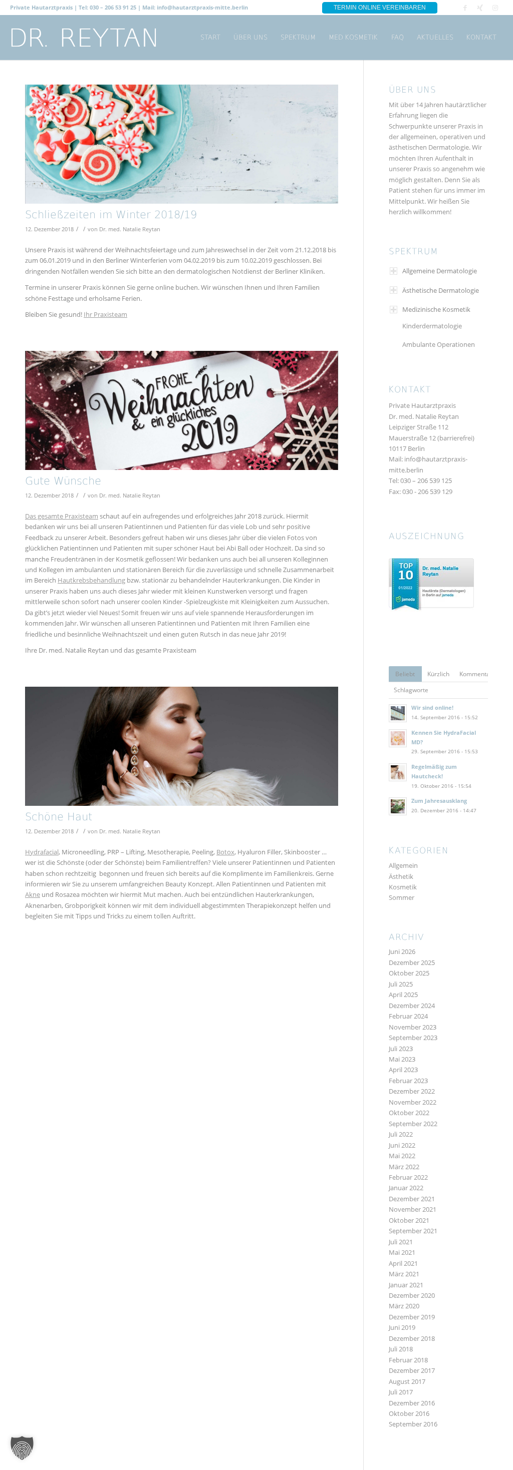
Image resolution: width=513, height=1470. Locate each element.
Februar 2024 (408, 1016)
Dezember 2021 (412, 1198)
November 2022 (412, 1102)
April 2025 (403, 994)
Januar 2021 (406, 1284)
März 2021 (404, 1273)
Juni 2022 (402, 1145)
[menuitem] (210, 37)
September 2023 (413, 1037)
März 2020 (404, 1305)
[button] (22, 1448)
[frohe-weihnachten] (181, 410)
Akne (32, 894)
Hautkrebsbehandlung (91, 580)
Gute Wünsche (63, 481)
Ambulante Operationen (438, 344)
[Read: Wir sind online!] (398, 713)
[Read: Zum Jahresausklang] (398, 806)
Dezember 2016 (412, 1402)
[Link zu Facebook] (465, 7)
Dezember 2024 (412, 1005)
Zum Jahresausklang (439, 800)
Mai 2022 (402, 1155)
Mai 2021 (402, 1252)
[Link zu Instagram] (495, 7)
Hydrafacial (42, 851)
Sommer (401, 897)
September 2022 (413, 1123)
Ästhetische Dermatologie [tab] (440, 290)
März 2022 (404, 1166)
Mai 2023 (402, 1059)
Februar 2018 (408, 1359)
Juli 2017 (401, 1391)
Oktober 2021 (409, 1220)
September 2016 (413, 1423)
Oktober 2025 (409, 972)
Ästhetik (401, 876)
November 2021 (412, 1209)
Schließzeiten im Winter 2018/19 (111, 215)
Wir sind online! (432, 707)
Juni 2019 (402, 1327)
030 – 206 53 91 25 (113, 7)
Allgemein (403, 865)
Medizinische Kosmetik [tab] (436, 309)
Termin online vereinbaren (380, 7)
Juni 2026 (402, 951)
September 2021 (413, 1230)
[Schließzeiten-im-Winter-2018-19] (181, 144)
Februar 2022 (408, 1177)
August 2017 (407, 1381)
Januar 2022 (406, 1187)
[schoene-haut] (181, 746)
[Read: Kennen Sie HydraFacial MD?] (398, 738)
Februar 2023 (408, 1080)
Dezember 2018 (412, 1338)
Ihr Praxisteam (105, 314)
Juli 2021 (401, 1241)
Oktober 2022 (409, 1112)
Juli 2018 (401, 1348)
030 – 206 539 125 (426, 480)
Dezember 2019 (412, 1316)
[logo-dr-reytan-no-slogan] (84, 37)
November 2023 (412, 1027)
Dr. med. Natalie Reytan (129, 229)
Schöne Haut (58, 817)
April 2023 (403, 1069)
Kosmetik (403, 886)
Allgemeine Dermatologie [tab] (439, 270)
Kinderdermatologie (432, 325)
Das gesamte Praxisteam (61, 516)
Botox (225, 851)
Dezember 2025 (412, 962)
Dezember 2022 (412, 1091)
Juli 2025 (401, 984)
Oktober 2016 (409, 1413)
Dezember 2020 (412, 1295)
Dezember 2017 (412, 1370)
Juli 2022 (401, 1134)
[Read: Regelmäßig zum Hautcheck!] (398, 772)
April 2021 (403, 1263)
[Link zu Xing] (480, 7)
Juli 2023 (401, 1048)
